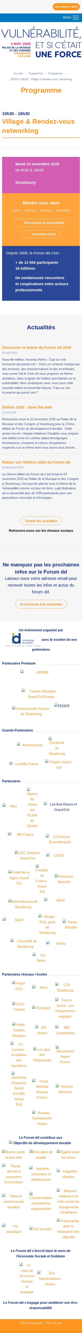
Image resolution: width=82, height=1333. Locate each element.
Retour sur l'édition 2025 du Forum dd (36, 462)
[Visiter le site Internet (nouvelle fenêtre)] (27, 1278)
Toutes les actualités (41, 521)
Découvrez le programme (44, 223)
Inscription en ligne (66, 6)
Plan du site (54, 1323)
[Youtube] (37, 538)
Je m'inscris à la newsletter (41, 604)
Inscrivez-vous (44, 234)
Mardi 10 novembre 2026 (37, 164)
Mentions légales (31, 1323)
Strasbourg (25, 182)
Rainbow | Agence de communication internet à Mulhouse (41, 1329)
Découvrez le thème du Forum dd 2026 (36, 347)
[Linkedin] (44, 538)
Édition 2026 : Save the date (27, 407)
